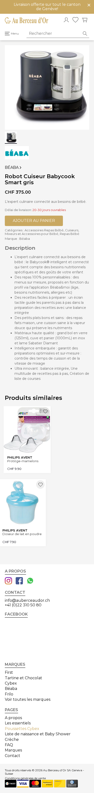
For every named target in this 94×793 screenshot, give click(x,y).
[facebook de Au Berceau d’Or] (19, 581)
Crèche (12, 739)
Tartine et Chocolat (23, 678)
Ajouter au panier (34, 220)
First (9, 672)
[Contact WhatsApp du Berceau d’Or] (30, 581)
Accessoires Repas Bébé (44, 230)
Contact (12, 755)
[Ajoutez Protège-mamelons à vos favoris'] (45, 411)
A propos (13, 717)
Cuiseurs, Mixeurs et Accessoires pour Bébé (42, 232)
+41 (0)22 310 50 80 (23, 605)
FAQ (9, 745)
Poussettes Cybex (22, 728)
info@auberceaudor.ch (27, 600)
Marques (13, 750)
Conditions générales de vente (25, 778)
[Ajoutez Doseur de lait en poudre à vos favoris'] (40, 484)
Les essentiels (18, 723)
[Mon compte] (66, 20)
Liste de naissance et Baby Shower (38, 734)
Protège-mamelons (22, 461)
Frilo (9, 694)
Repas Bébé (69, 234)
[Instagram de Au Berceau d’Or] (8, 581)
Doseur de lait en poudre (22, 534)
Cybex (11, 683)
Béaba (13, 167)
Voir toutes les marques (27, 699)
